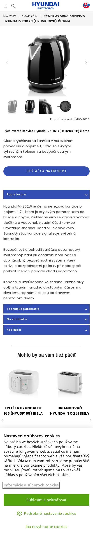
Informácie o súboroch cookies (31, 485)
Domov (9, 15)
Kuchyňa (29, 15)
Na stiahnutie (17, 319)
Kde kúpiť (14, 330)
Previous (6, 62)
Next (86, 62)
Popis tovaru (16, 194)
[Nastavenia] (85, 6)
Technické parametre (23, 309)
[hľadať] (13, 5)
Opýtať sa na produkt (46, 170)
